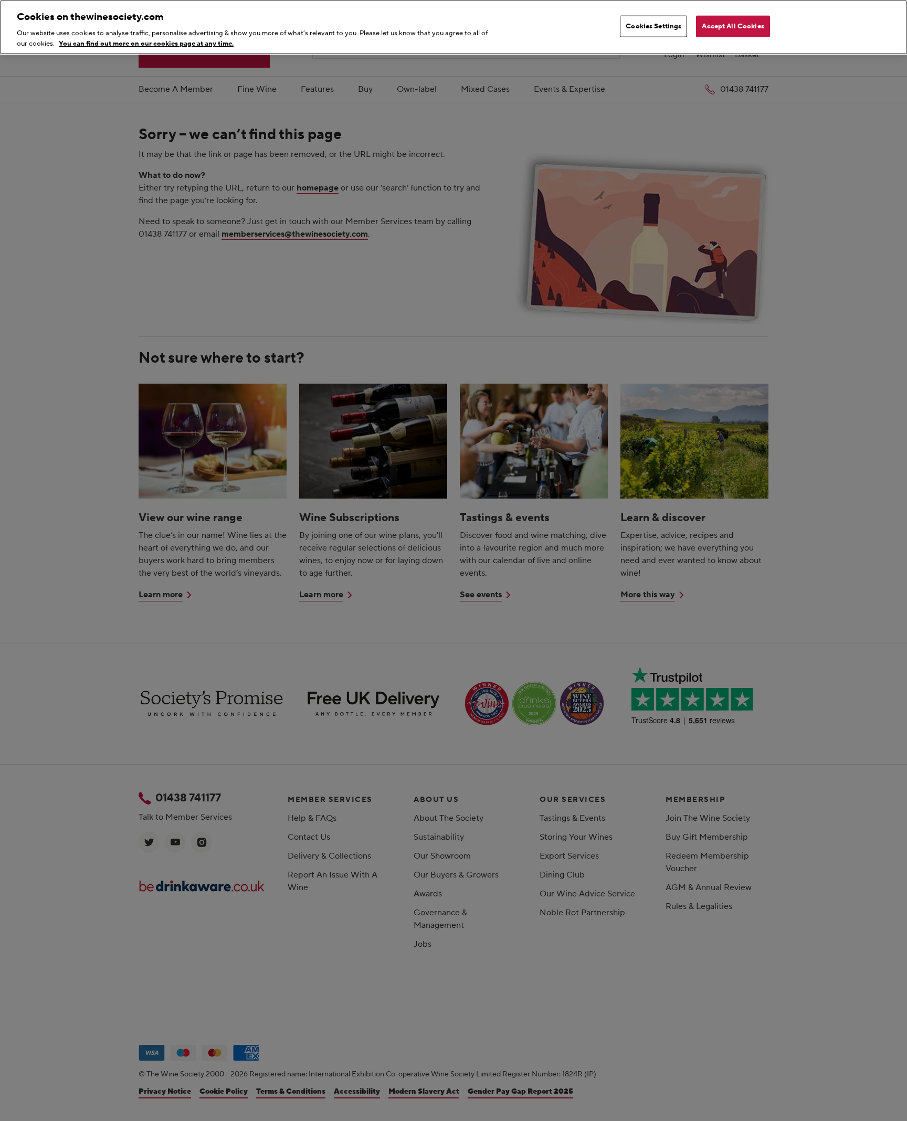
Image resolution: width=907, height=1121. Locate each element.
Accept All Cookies (733, 26)
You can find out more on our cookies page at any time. (146, 43)
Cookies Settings (653, 26)
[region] (453, 27)
